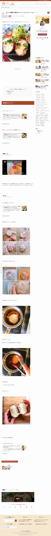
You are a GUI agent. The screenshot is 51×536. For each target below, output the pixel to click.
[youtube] (46, 0)
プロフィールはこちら (42, 34)
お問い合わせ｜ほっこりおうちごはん (31, 532)
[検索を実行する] (48, 13)
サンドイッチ (38, 107)
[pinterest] (45, 0)
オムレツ (43, 100)
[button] (4, 507)
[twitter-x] (39, 0)
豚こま (37, 120)
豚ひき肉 (42, 120)
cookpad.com (4, 453)
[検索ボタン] (48, 4)
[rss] (48, 0)
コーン (37, 105)
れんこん (43, 99)
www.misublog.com (5, 123)
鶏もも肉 (38, 125)
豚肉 (3, 489)
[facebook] (38, 0)
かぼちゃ (38, 95)
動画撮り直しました (10, 91)
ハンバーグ (46, 110)
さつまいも (38, 97)
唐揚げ (37, 117)
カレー (37, 102)
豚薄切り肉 (17, 489)
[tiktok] (42, 0)
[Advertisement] (17, 77)
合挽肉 (46, 115)
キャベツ (43, 102)
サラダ (42, 105)
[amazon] (47, 0)
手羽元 (45, 117)
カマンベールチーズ (11, 489)
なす (43, 97)
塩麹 (41, 117)
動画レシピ (10, 92)
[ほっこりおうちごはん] (8, 3)
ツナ (37, 110)
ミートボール (42, 112)
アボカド (38, 100)
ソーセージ (44, 107)
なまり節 (38, 99)
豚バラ (47, 120)
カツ (7, 489)
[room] (43, 0)
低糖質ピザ (38, 115)
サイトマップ (16, 532)
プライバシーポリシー (22, 532)
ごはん (43, 95)
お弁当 (42, 94)
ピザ (37, 112)
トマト (41, 110)
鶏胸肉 (43, 125)
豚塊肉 (37, 122)
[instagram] (41, 0)
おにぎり (38, 94)
